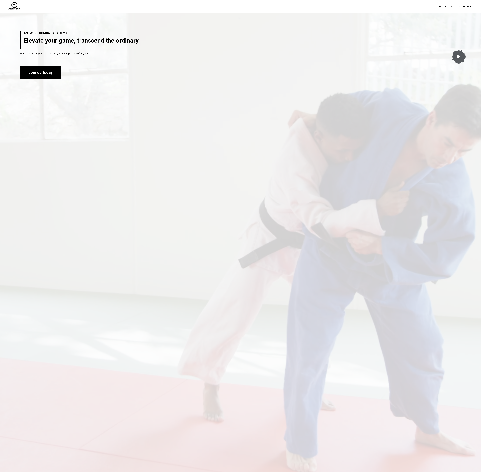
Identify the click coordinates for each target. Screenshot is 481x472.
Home (442, 6)
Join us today (40, 72)
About (453, 6)
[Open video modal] (458, 56)
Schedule (465, 6)
